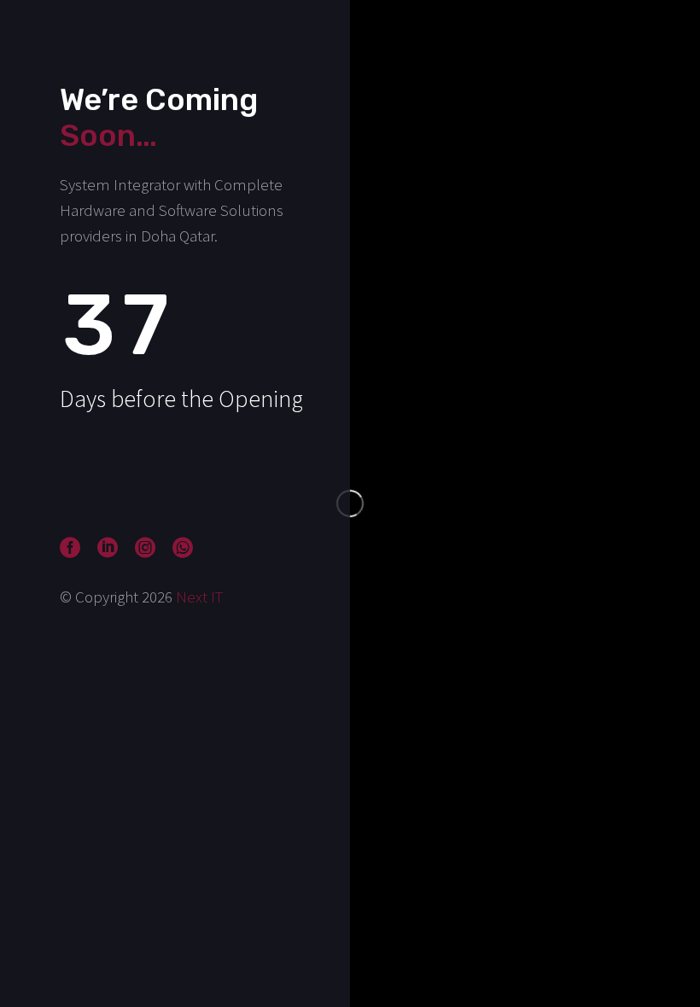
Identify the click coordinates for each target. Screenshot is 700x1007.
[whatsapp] (182, 548)
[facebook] (70, 548)
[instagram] (145, 548)
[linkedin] (107, 548)
